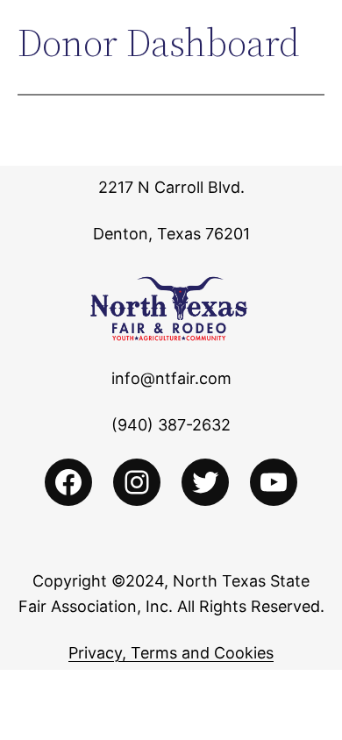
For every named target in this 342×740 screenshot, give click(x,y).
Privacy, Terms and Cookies (171, 653)
